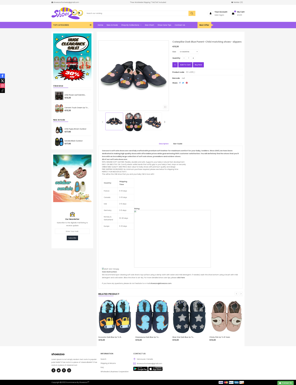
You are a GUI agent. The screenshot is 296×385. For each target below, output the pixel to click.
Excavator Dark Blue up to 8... (110, 337)
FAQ (102, 367)
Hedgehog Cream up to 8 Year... (77, 108)
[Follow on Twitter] (2, 80)
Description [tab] (164, 144)
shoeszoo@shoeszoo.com (160, 283)
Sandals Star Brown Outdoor (76, 129)
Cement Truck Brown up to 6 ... (77, 95)
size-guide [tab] (177, 144)
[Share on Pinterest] (187, 83)
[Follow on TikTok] (2, 90)
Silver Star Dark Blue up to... (183, 337)
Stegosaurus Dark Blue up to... (147, 337)
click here (181, 277)
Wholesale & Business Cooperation (115, 371)
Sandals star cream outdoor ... (77, 141)
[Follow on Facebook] (2, 76)
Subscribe (72, 238)
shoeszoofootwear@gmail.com (149, 363)
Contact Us (286, 383)
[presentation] (102, 122)
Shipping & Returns (108, 363)
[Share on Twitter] (183, 83)
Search (103, 359)
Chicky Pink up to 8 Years (219, 337)
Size (174, 52)
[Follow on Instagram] (2, 85)
